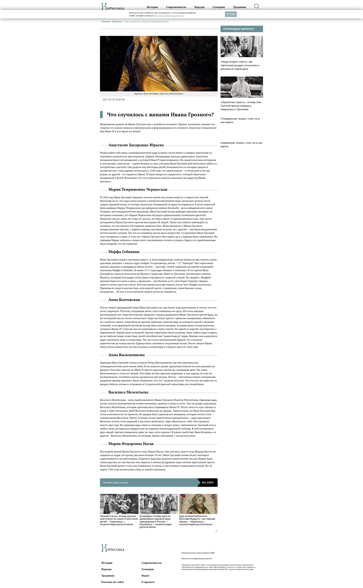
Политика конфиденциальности (197, 558)
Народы (199, 7)
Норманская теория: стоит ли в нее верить (241, 144)
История (152, 7)
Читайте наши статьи (158, 482)
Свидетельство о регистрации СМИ (198, 552)
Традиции (239, 7)
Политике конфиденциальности (169, 15)
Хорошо (230, 14)
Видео (145, 575)
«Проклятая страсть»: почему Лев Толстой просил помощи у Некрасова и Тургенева (240, 106)
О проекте (148, 582)
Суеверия (219, 7)
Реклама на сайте (112, 582)
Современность (176, 7)
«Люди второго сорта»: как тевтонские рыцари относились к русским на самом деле (239, 65)
